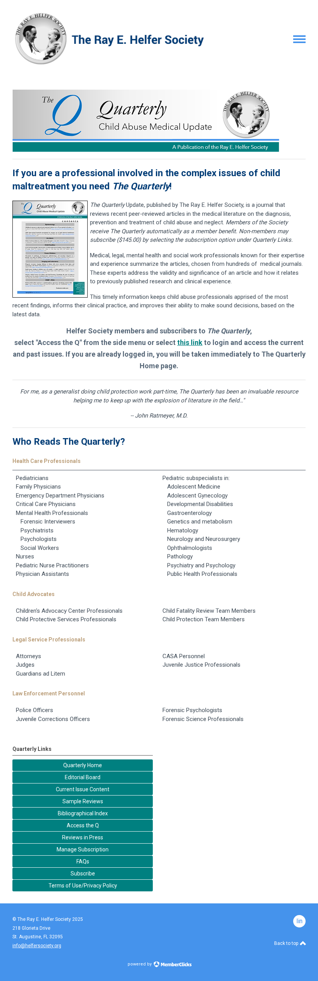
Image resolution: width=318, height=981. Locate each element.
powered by (140, 964)
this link (189, 342)
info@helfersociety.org (36, 945)
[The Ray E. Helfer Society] (108, 64)
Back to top (286, 943)
